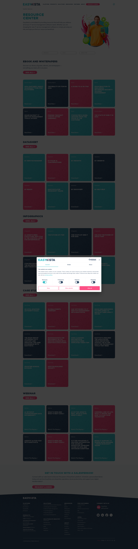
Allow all (90, 288)
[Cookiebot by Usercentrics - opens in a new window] (90, 260)
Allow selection (69, 288)
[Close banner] (99, 259)
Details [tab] (69, 264)
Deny (48, 288)
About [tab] (90, 264)
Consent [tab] (47, 264)
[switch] (61, 282)
